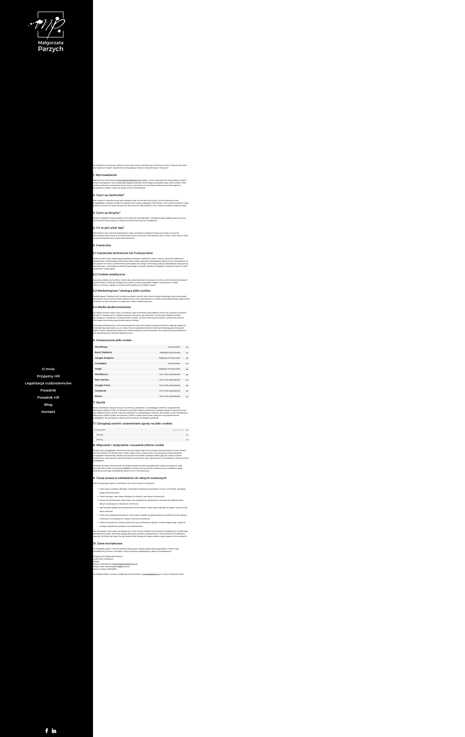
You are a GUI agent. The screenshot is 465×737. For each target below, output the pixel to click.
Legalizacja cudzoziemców (48, 383)
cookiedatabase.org (150, 574)
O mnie (48, 369)
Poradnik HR (48, 397)
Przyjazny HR (48, 376)
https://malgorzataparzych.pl (129, 180)
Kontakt (48, 412)
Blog (48, 405)
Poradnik (48, 390)
